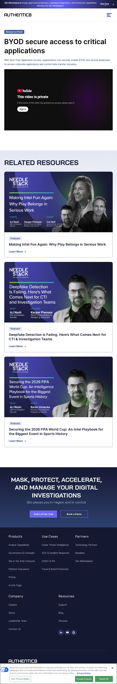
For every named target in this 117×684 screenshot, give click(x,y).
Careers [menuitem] (13, 604)
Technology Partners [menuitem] (86, 544)
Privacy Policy (84, 673)
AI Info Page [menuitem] (15, 585)
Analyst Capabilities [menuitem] (19, 544)
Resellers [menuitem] (80, 552)
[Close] (112, 668)
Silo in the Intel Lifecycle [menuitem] (22, 561)
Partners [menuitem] (82, 536)
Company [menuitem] (16, 596)
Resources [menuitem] (66, 596)
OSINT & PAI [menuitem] (48, 561)
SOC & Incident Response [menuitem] (55, 552)
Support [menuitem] (62, 604)
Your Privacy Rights (20, 679)
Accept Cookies (84, 679)
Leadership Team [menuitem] (18, 620)
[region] (58, 673)
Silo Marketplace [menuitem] (84, 561)
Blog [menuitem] (60, 612)
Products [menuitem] (15, 536)
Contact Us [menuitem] (15, 629)
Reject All (103, 679)
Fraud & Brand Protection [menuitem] (55, 569)
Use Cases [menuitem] (50, 536)
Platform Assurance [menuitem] (19, 569)
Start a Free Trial (43, 514)
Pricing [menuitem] (12, 577)
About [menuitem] (12, 612)
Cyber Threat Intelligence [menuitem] (55, 544)
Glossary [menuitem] (63, 620)
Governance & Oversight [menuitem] (22, 552)
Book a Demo (74, 514)
